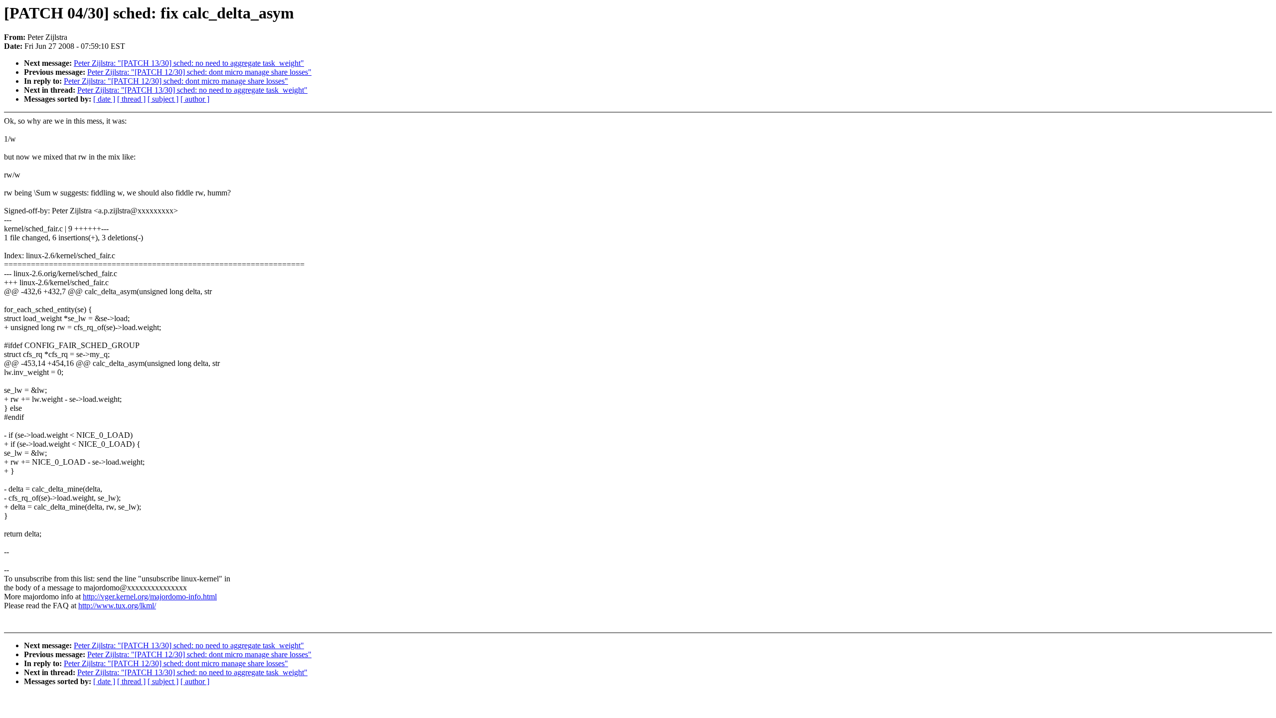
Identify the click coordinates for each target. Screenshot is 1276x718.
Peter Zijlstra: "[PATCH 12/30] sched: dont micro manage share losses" (199, 72)
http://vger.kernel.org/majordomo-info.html (150, 596)
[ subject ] (163, 99)
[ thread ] (131, 99)
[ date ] (104, 99)
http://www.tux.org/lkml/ (117, 605)
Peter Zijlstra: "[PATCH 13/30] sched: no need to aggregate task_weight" (189, 63)
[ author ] (194, 99)
